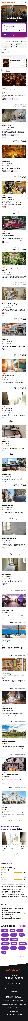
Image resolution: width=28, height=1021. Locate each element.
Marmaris (5, 943)
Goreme (5, 948)
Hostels (9, 988)
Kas (4, 952)
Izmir (21, 935)
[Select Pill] (22, 2)
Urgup (14, 943)
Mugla (20, 930)
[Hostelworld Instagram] (12, 978)
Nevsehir (22, 943)
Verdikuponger (11, 1007)
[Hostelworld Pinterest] (19, 978)
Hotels (13, 988)
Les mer (8, 71)
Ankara (5, 930)
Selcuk (13, 948)
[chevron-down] (14, 868)
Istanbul (5, 935)
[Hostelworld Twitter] (9, 978)
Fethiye (14, 935)
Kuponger (5, 1007)
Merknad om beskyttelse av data (9, 1004)
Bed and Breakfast (6, 503)
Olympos (22, 948)
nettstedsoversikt (14, 1011)
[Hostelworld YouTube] (16, 978)
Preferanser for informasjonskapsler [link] (14, 1014)
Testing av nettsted (20, 1007)
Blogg (5, 988)
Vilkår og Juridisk (22, 1004)
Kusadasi (14, 939)
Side (12, 930)
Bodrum (5, 939)
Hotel (4, 572)
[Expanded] (3, 41)
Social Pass (14, 991)
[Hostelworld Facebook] (6, 978)
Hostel (4, 88)
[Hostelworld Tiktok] (22, 978)
